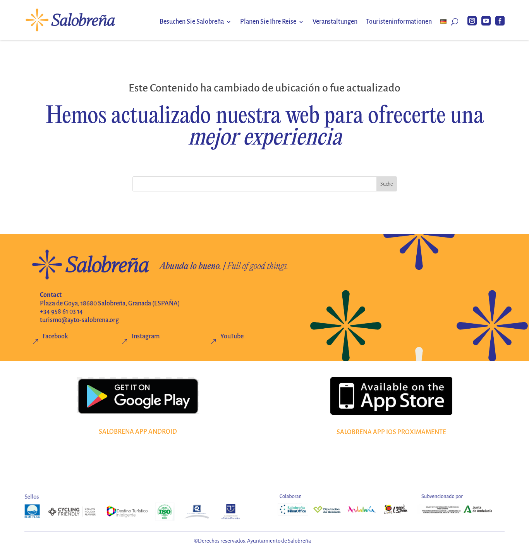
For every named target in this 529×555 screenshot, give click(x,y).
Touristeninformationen (399, 22)
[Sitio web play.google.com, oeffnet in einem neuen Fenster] (138, 396)
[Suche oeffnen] (454, 22)
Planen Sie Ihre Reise (268, 22)
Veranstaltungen (335, 22)
